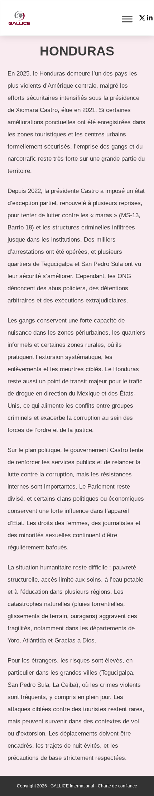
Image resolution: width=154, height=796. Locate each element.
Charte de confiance (117, 785)
